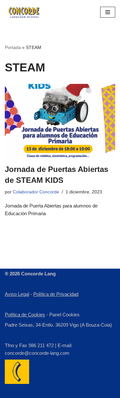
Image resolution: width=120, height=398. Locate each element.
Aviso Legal (17, 294)
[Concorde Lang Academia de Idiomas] (24, 12)
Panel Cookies (64, 314)
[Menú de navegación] (107, 12)
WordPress (88, 391)
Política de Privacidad (55, 294)
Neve (25, 391)
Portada (13, 47)
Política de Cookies (25, 314)
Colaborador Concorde (36, 192)
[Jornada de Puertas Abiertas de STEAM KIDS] (60, 121)
